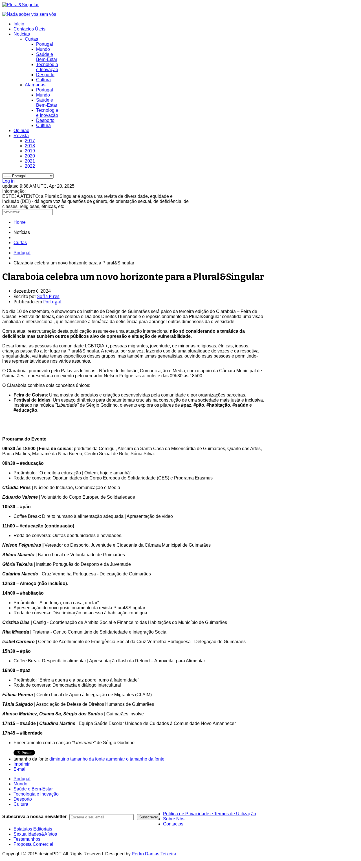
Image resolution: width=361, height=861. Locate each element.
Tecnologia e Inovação (47, 67)
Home (20, 222)
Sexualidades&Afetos (35, 834)
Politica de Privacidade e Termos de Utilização (209, 813)
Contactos (173, 823)
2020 (30, 156)
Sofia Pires (48, 296)
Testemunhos (27, 839)
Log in (8, 181)
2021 (30, 161)
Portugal (44, 44)
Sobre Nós (173, 818)
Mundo (43, 49)
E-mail (20, 769)
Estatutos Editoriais (33, 829)
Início (19, 23)
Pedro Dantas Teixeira (154, 853)
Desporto (45, 74)
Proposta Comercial (33, 844)
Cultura (43, 79)
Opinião (21, 130)
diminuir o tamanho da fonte (77, 759)
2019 (30, 150)
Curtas (31, 39)
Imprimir (22, 764)
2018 (30, 145)
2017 (30, 140)
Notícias (22, 34)
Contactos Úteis (29, 29)
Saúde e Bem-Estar (46, 57)
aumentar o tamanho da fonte (135, 759)
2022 (30, 166)
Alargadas (35, 84)
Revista (21, 135)
